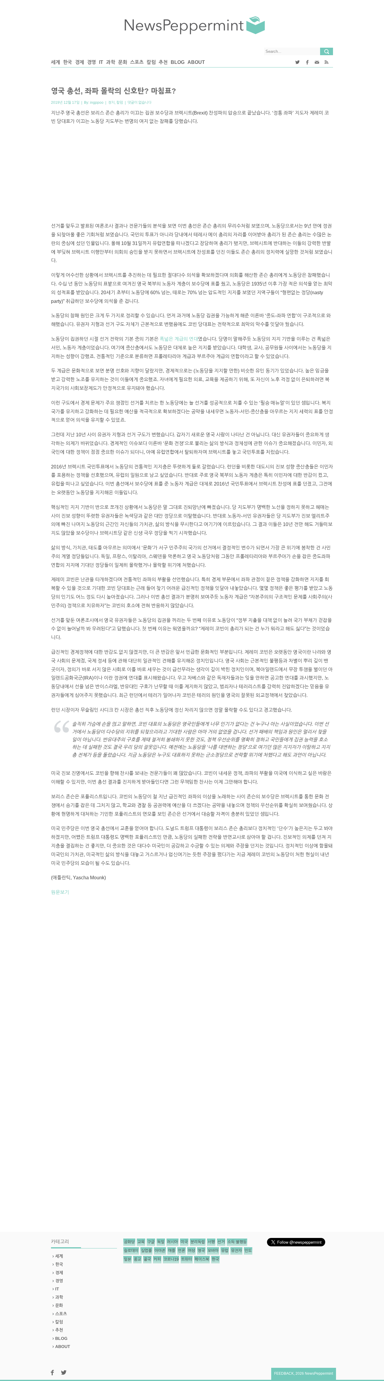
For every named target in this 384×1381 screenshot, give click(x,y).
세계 (55, 62)
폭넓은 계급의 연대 (179, 339)
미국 (184, 1242)
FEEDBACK (284, 1373)
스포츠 (137, 62)
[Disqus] (192, 984)
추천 (163, 62)
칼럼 (151, 62)
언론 (181, 1250)
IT (101, 62)
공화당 (129, 1242)
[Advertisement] (192, 174)
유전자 (236, 1250)
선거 (221, 1242)
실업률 (146, 1250)
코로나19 (171, 1259)
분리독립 (197, 1242)
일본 (127, 1259)
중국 (147, 1259)
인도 (248, 1250)
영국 (201, 1250)
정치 (111, 102)
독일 (160, 1242)
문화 (122, 62)
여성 (191, 1250)
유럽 (224, 1250)
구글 (150, 1242)
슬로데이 (131, 1250)
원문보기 (60, 892)
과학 (110, 62)
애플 (171, 1250)
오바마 (213, 1250)
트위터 (186, 1259)
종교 (137, 1259)
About (196, 62)
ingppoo (97, 102)
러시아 (172, 1242)
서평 (211, 1242)
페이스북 (202, 1259)
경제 (79, 62)
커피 (157, 1259)
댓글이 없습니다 (140, 102)
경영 (91, 62)
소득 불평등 (237, 1242)
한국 (67, 62)
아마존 (159, 1250)
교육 (141, 1242)
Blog (177, 62)
